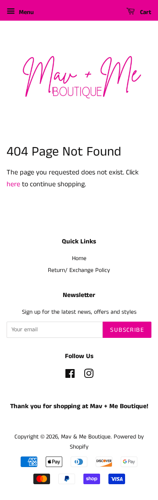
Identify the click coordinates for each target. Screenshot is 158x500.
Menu (25, 12)
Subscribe (127, 330)
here (13, 184)
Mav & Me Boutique (86, 437)
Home (79, 258)
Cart (144, 12)
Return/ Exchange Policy (79, 270)
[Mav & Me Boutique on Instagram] (88, 376)
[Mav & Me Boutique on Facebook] (70, 376)
